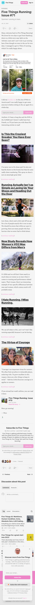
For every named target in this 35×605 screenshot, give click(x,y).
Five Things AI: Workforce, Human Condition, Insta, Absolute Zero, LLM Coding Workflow (12, 519)
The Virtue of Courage (15, 342)
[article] (17, 523)
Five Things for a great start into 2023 (12, 536)
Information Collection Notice (21, 452)
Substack (8, 601)
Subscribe (24, 3)
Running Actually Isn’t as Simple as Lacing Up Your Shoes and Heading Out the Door (17, 189)
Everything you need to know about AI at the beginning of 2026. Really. (12, 524)
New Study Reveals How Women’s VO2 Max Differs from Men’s (16, 244)
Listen (31, 23)
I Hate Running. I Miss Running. (15, 301)
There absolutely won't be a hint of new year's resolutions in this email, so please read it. (13, 541)
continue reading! (8, 179)
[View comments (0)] (10, 28)
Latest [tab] (8, 511)
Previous (7, 474)
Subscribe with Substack (18, 585)
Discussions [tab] (15, 511)
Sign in (31, 3)
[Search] (32, 511)
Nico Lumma (11, 528)
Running (4, 8)
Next (28, 474)
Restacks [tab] (14, 488)
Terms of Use (26, 450)
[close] (29, 548)
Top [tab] (4, 511)
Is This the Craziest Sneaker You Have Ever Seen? (16, 137)
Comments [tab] (6, 488)
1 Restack (20, 461)
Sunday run (12, 100)
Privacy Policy (23, 593)
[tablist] (9, 488)
